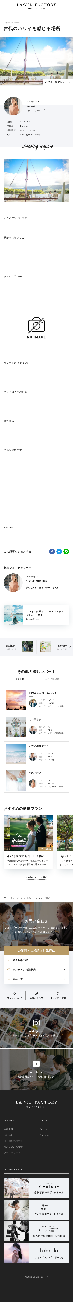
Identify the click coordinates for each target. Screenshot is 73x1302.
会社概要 (8, 1129)
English (44, 1129)
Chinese (44, 1135)
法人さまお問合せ (13, 1146)
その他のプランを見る (37, 877)
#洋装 (37, 134)
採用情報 (8, 1135)
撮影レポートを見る (49, 587)
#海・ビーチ (26, 134)
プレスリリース (12, 1152)
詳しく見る (31, 587)
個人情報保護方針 (13, 1140)
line (66, 551)
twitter (59, 551)
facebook (52, 551)
